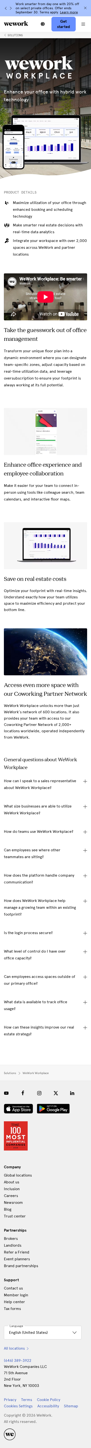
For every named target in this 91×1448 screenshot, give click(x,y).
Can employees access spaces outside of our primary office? (39, 980)
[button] (83, 24)
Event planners (17, 1259)
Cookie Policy (48, 1399)
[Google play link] (53, 1109)
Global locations (18, 1175)
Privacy (10, 1399)
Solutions (15, 35)
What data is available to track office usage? (35, 1005)
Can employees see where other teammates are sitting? (32, 853)
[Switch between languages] (43, 24)
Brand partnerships (21, 1265)
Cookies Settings (18, 1406)
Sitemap (71, 1406)
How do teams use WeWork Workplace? (38, 831)
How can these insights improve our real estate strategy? (39, 1030)
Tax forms (12, 1308)
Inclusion (12, 1189)
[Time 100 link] (16, 1136)
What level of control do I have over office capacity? (35, 954)
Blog (7, 1209)
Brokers (11, 1238)
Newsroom (13, 1202)
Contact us (13, 1288)
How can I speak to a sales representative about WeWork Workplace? (40, 784)
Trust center (15, 1216)
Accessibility (48, 1406)
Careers (11, 1195)
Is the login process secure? (28, 932)
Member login (16, 1295)
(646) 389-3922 (17, 1360)
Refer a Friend (16, 1252)
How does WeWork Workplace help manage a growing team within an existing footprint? (40, 907)
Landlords (12, 1245)
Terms (26, 1399)
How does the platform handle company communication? (39, 878)
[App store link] (18, 1109)
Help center (14, 1301)
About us (11, 1182)
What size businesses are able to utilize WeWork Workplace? (38, 809)
